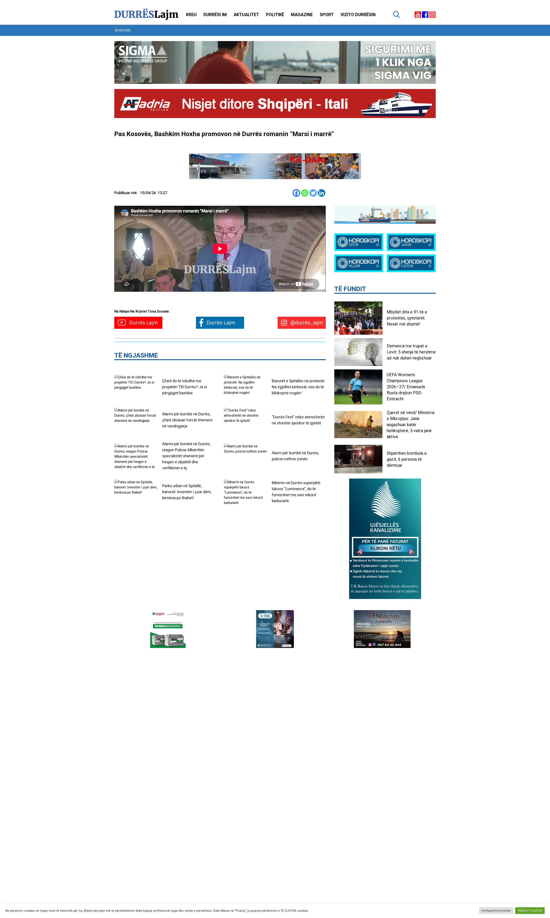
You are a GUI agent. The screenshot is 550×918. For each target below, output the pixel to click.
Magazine (302, 14)
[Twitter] (313, 193)
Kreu (191, 14)
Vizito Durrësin (358, 14)
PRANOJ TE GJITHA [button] (530, 910)
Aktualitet (246, 14)
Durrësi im (215, 14)
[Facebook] (296, 193)
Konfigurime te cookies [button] (496, 910)
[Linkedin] (321, 193)
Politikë (275, 14)
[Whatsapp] (305, 193)
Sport (327, 14)
